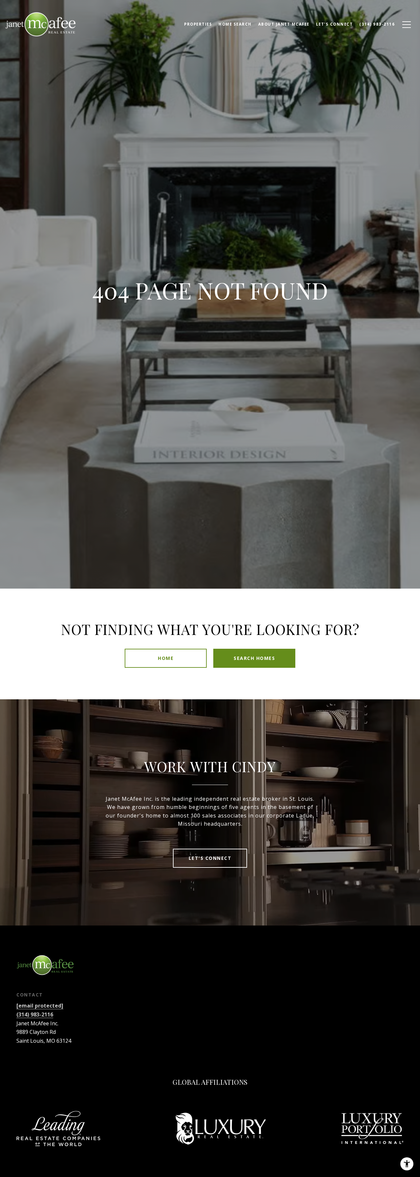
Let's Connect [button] (210, 858)
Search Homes (254, 658)
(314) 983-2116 (34, 1014)
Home (166, 658)
